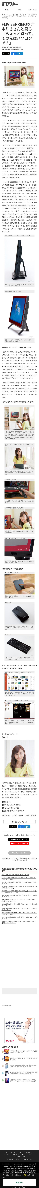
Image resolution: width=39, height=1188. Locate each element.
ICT (32, 9)
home (6, 14)
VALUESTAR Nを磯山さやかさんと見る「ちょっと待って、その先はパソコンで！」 (19, 887)
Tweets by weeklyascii (7, 1005)
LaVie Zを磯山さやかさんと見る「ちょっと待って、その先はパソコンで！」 (19, 904)
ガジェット (29, 1152)
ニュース (20, 1152)
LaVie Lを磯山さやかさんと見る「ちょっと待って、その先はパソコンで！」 (19, 909)
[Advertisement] (19, 942)
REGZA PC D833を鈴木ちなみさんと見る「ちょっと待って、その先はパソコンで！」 (19, 913)
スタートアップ (19, 9)
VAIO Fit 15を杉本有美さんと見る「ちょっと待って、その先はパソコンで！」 (19, 882)
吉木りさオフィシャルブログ (13, 811)
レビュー (12, 1152)
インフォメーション (17, 14)
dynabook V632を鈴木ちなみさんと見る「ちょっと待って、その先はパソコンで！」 (19, 900)
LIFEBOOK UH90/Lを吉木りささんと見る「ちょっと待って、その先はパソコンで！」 (19, 922)
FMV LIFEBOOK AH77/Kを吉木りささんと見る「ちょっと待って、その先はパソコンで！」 (19, 891)
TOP (5, 1152)
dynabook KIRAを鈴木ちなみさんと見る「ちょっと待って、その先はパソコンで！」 (19, 878)
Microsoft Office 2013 (11, 808)
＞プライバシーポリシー (19, 1187)
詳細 (25, 1175)
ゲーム (6, 1154)
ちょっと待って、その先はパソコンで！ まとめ (15, 875)
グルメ (6, 9)
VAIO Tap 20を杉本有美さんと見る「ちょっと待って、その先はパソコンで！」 (19, 896)
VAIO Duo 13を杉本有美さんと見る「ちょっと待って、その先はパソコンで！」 (19, 917)
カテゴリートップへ (20, 853)
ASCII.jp (11, 1159)
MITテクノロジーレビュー (25, 1159)
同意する (19, 1182)
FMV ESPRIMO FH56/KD (12, 805)
